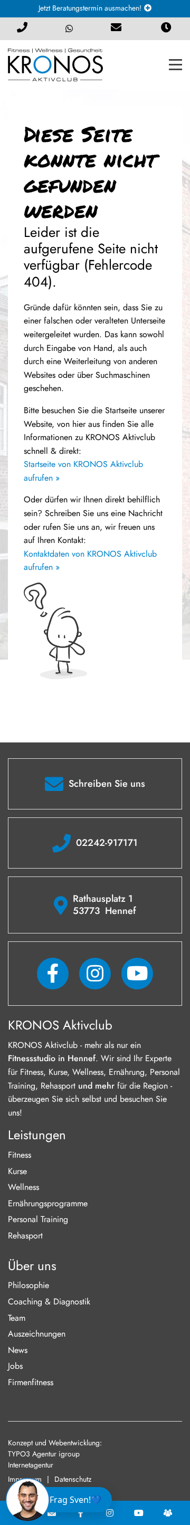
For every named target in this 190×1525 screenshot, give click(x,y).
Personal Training (38, 1219)
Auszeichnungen (36, 1334)
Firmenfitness (30, 1382)
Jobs (15, 1366)
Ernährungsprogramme (48, 1203)
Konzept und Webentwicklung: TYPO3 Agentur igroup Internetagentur (55, 1453)
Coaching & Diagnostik (49, 1301)
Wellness (23, 1187)
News (17, 1350)
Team (16, 1318)
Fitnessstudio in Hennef (52, 1058)
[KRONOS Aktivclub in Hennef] (55, 64)
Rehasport (25, 1235)
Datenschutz (72, 1479)
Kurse (17, 1171)
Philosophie (28, 1285)
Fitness (19, 1155)
